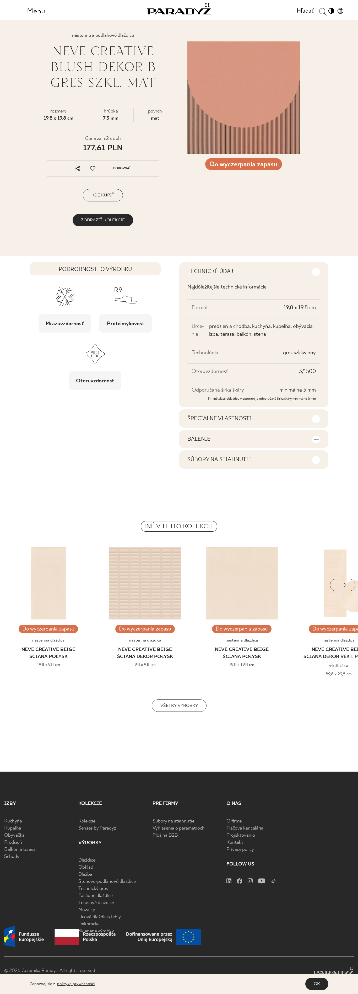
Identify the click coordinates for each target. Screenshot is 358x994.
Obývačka (14, 835)
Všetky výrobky (179, 705)
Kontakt (234, 842)
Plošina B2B (165, 835)
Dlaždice (86, 860)
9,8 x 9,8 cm (145, 664)
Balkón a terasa (20, 849)
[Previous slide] (15, 585)
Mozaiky (86, 910)
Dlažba (85, 874)
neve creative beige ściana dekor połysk (145, 653)
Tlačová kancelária (244, 828)
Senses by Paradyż (97, 828)
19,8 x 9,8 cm (48, 664)
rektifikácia (338, 665)
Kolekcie (86, 821)
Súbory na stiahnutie (173, 821)
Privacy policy (240, 849)
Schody (11, 856)
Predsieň (13, 842)
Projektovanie (240, 835)
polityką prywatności (76, 983)
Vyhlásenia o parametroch (179, 828)
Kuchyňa (13, 821)
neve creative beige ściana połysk (48, 653)
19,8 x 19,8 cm (58, 118)
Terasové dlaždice (96, 903)
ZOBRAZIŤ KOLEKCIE (103, 220)
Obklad (85, 867)
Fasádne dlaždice (95, 896)
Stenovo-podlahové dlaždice (107, 881)
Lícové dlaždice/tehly (99, 917)
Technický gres (93, 888)
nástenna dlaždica (48, 640)
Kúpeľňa (12, 828)
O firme (234, 821)
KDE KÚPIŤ (102, 195)
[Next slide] (342, 585)
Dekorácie (88, 924)
